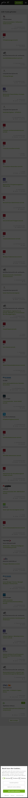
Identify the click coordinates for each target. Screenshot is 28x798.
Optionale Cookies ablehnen (14, 787)
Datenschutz (7, 795)
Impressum (12, 795)
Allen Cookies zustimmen (14, 791)
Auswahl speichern (14, 782)
